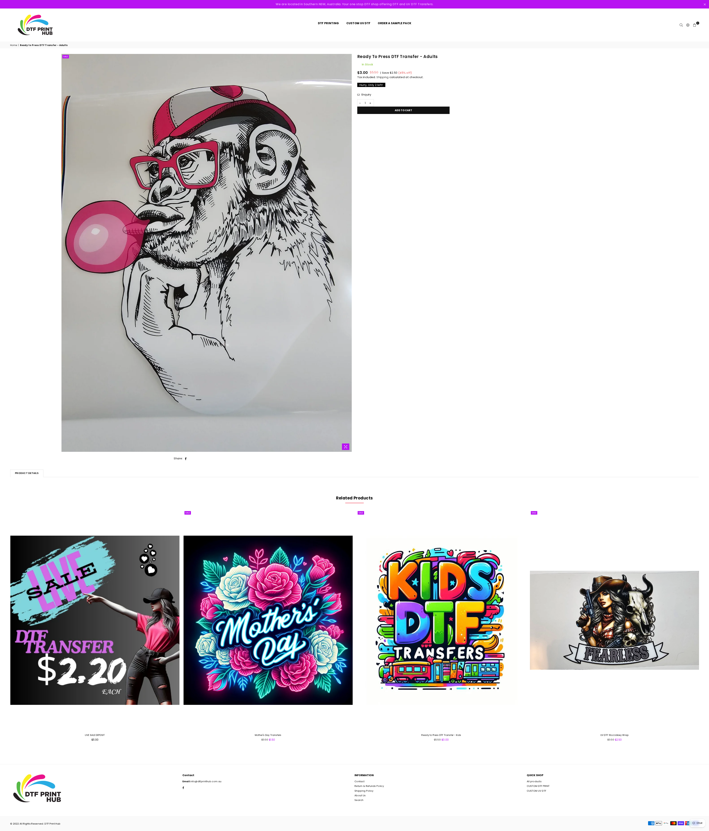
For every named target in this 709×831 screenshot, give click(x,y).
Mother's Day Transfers (268, 735)
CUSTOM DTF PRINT (538, 786)
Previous (4, 627)
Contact (359, 781)
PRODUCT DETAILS (27, 473)
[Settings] (688, 25)
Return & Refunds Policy (369, 786)
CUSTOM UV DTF (536, 791)
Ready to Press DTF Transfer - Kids (441, 735)
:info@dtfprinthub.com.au (205, 781)
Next (705, 627)
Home (13, 45)
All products (534, 781)
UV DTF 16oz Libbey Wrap (614, 735)
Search (359, 800)
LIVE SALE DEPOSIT (95, 735)
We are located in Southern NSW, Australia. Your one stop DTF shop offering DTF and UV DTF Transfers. (354, 4)
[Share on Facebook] (185, 458)
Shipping (382, 77)
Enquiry (366, 94)
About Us (360, 795)
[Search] (681, 25)
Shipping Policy (364, 791)
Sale (65, 56)
